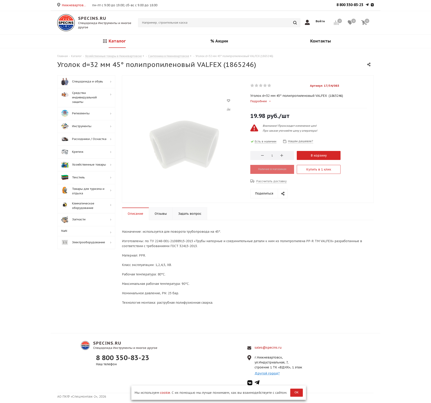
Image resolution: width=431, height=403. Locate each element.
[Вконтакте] (372, 5)
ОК (297, 392)
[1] (252, 85)
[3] (261, 85)
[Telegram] (367, 5)
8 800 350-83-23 (349, 4)
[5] (269, 85)
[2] (257, 85)
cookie (165, 393)
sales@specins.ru (268, 347)
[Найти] (295, 22)
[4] (265, 85)
